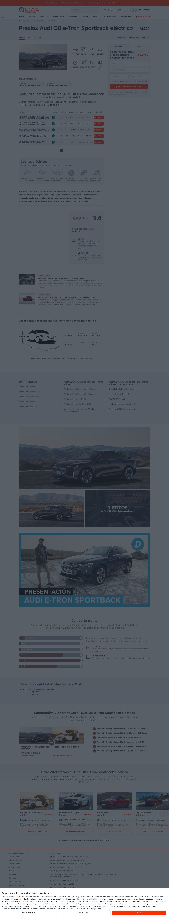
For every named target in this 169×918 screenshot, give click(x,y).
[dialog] (84, 903)
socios (19, 896)
